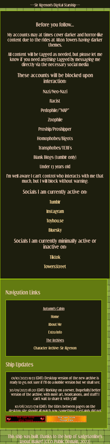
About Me (55, 324)
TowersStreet (55, 266)
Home (55, 316)
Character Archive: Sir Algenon (55, 348)
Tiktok (55, 257)
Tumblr (55, 201)
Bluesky (55, 230)
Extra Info (55, 332)
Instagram (55, 211)
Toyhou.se (55, 220)
